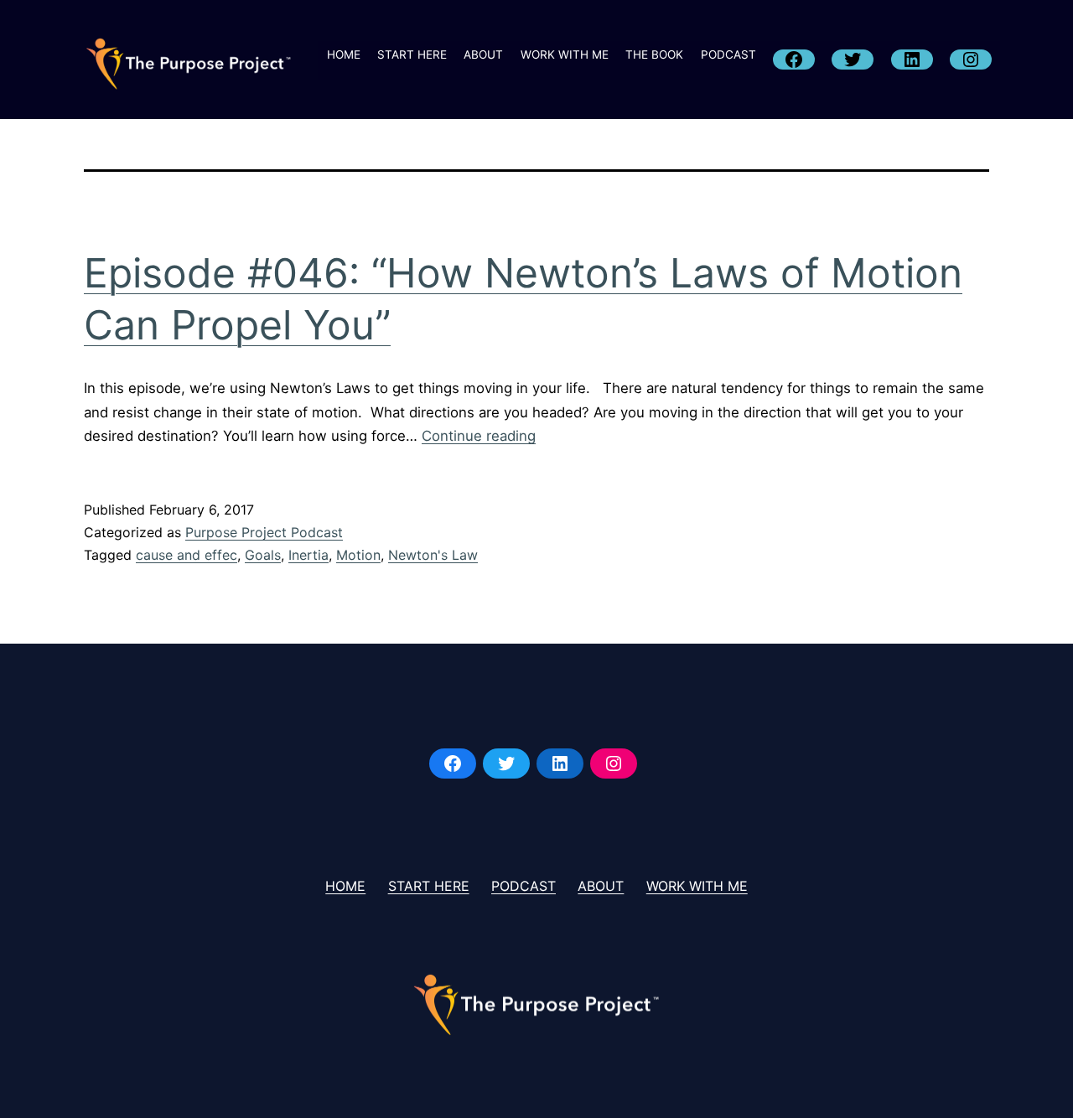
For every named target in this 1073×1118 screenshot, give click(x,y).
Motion (358, 554)
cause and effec (186, 554)
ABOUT (483, 54)
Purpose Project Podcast (264, 532)
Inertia (308, 554)
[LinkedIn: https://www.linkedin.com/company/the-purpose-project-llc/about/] (559, 763)
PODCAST (728, 54)
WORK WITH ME (565, 54)
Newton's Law (433, 554)
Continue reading (479, 435)
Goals (263, 554)
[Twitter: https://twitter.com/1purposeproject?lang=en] (506, 763)
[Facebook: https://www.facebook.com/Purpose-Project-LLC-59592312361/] (452, 763)
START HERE (412, 54)
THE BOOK (654, 54)
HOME (343, 54)
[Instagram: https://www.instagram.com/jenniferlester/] (613, 763)
